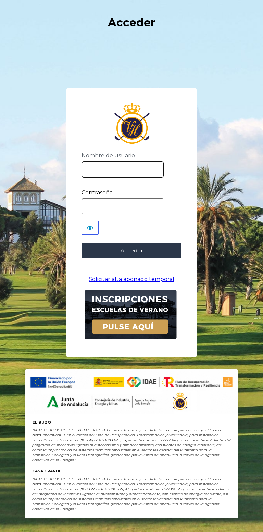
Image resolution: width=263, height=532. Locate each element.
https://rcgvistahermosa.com (131, 123)
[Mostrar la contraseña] (90, 228)
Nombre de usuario (108, 155)
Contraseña (97, 192)
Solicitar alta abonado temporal (131, 279)
